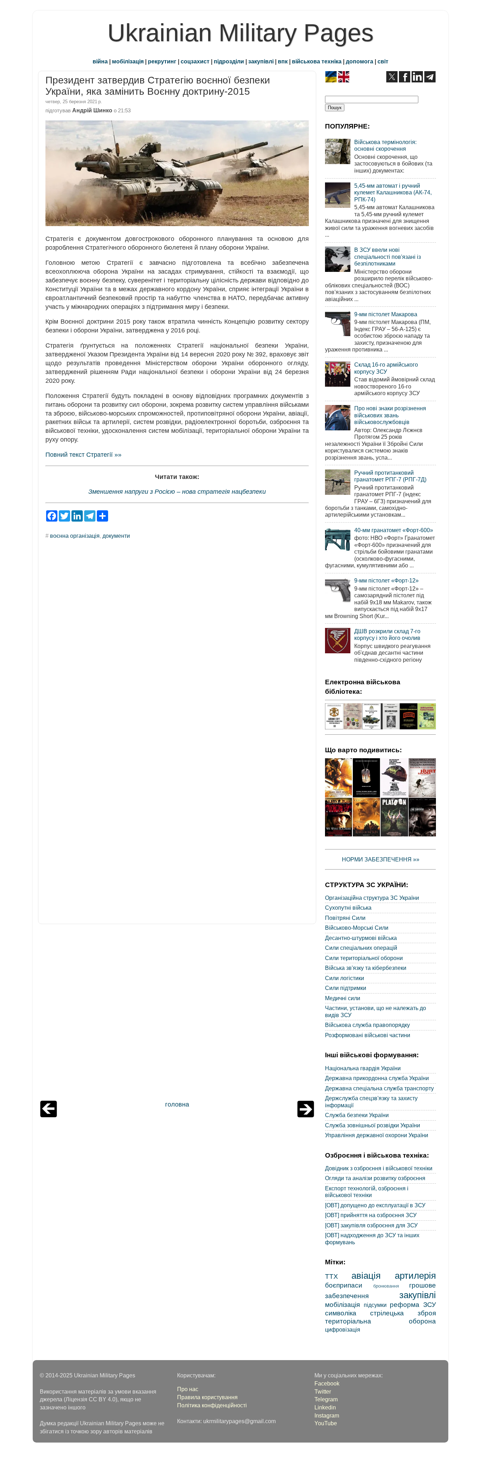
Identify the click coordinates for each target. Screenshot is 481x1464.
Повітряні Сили (345, 918)
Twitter (322, 1391)
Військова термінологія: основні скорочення (385, 145)
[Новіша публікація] (48, 1115)
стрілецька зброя (403, 1313)
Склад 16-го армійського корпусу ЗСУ (386, 367)
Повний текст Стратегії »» (83, 454)
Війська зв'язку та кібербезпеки (365, 968)
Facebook (326, 1383)
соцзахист (195, 61)
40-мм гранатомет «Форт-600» (393, 530)
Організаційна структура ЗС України (372, 898)
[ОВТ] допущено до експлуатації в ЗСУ (375, 1205)
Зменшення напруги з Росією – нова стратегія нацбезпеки (177, 491)
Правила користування (207, 1397)
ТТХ (331, 1276)
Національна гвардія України (363, 1068)
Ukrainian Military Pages (240, 32)
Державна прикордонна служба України (377, 1078)
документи (116, 535)
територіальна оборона (380, 1321)
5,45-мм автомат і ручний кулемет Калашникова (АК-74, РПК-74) (393, 192)
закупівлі (261, 61)
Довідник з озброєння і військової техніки (378, 1168)
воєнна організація (75, 535)
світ (382, 61)
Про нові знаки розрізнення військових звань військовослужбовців (390, 415)
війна (100, 61)
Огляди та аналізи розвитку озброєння (375, 1178)
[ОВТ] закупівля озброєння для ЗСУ (371, 1225)
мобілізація (128, 61)
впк (283, 61)
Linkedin (325, 1407)
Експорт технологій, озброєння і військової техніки (366, 1191)
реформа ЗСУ (413, 1304)
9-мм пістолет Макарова (385, 314)
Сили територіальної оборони (364, 958)
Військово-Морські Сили (356, 927)
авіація (366, 1276)
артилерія (415, 1276)
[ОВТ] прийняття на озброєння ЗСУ (371, 1215)
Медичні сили (342, 998)
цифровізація (342, 1329)
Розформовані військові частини (367, 1035)
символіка (340, 1313)
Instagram (326, 1415)
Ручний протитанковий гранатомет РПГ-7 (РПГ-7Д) (390, 475)
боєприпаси (343, 1285)
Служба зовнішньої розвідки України (372, 1125)
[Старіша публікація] (305, 1115)
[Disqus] (177, 640)
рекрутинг (162, 61)
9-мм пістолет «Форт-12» (386, 580)
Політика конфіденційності (212, 1405)
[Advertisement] (177, 1014)
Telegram (326, 1399)
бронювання (386, 1286)
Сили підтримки (345, 988)
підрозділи (229, 61)
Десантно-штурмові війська (361, 938)
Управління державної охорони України (376, 1135)
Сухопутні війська (348, 907)
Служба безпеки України (357, 1115)
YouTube (325, 1423)
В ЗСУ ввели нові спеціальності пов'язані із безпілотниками (387, 257)
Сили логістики (344, 978)
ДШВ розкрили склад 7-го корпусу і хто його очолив (387, 634)
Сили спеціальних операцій (361, 948)
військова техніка (317, 61)
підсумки (375, 1305)
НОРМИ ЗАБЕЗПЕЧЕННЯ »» (380, 859)
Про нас (187, 1389)
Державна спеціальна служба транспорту (379, 1088)
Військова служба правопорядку (367, 1025)
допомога (359, 61)
